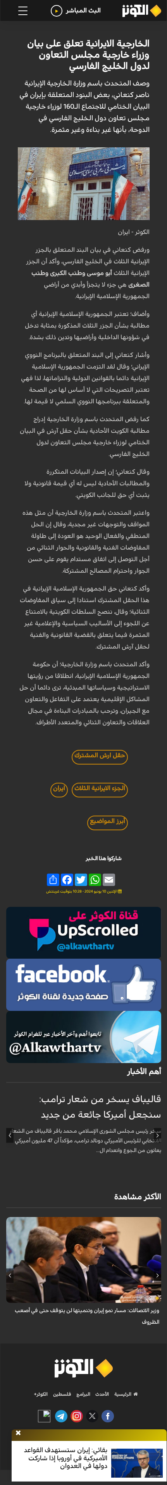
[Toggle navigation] (23, 11)
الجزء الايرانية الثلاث (99, 788)
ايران (59, 788)
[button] (157, 1135)
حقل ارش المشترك (99, 755)
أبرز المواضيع (107, 821)
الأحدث (101, 1394)
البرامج (82, 1394)
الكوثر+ (41, 1394)
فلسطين (62, 1394)
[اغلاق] (18, 1433)
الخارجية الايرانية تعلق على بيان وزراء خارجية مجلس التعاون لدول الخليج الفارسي (88, 55)
